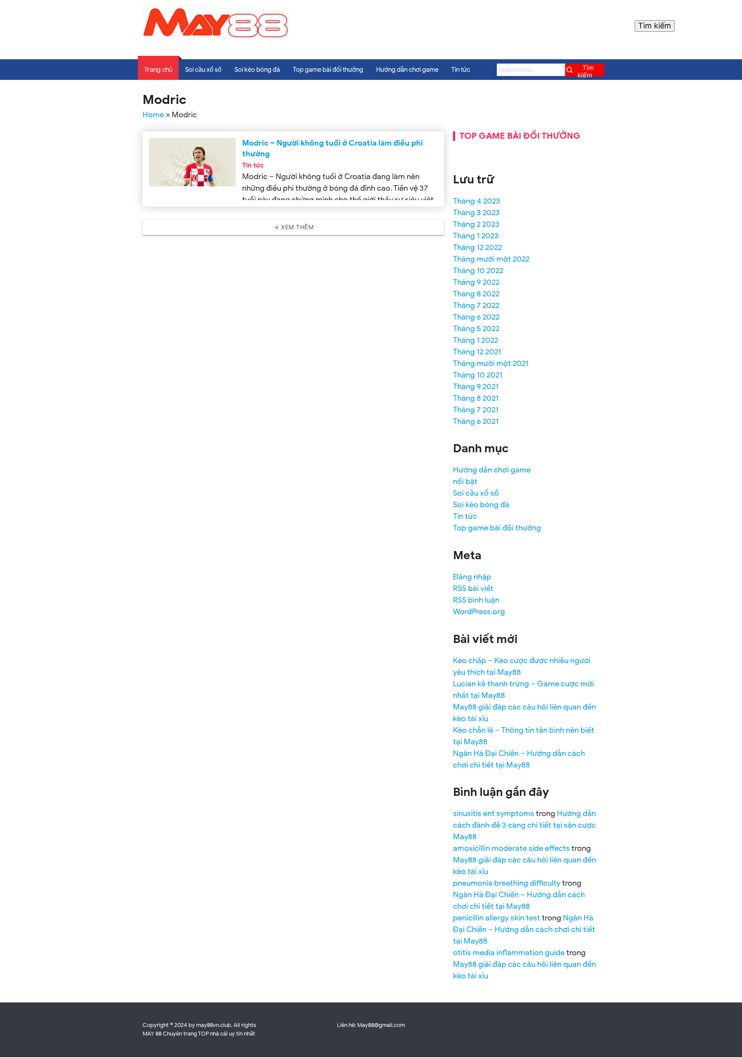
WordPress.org (479, 611)
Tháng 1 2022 (475, 340)
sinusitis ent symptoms (493, 813)
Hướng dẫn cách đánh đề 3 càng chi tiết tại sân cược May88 (524, 825)
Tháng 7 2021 (476, 409)
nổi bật (465, 481)
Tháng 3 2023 (476, 212)
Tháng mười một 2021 (491, 363)
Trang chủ (158, 69)
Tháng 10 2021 (477, 375)
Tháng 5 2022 (476, 328)
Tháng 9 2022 (476, 282)
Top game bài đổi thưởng (328, 69)
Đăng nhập (472, 577)
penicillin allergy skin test (496, 918)
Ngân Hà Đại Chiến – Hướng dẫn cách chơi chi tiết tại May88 (524, 929)
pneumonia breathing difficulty (506, 883)
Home (153, 114)
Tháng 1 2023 (476, 236)
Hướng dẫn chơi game (407, 69)
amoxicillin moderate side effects (511, 848)
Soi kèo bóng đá (257, 69)
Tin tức (460, 69)
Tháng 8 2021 (476, 398)
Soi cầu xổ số (203, 69)
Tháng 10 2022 (478, 270)
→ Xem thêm (293, 227)
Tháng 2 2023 (476, 224)
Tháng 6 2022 (476, 317)
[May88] (215, 50)
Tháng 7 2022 (476, 305)
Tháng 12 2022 (477, 247)
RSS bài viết (473, 588)
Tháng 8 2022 (476, 294)
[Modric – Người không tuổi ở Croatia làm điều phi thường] (192, 162)
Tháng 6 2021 (476, 421)
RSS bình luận (476, 600)
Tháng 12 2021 (477, 351)
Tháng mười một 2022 (491, 259)
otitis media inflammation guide (509, 952)
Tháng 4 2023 (476, 201)
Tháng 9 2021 (476, 386)
